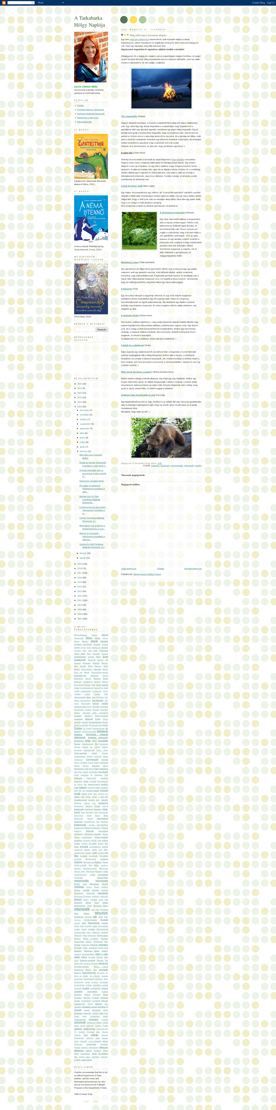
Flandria (85, 747)
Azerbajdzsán (80, 657)
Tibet (101, 1013)
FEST (94, 741)
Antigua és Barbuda (100, 648)
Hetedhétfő (103, 772)
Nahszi (86, 900)
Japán (77, 797)
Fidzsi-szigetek (88, 744)
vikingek (84, 1047)
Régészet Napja (92, 951)
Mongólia (95, 890)
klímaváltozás (89, 822)
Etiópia (105, 725)
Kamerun (88, 806)
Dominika (96, 707)
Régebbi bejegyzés (193, 568)
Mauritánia (90, 871)
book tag (78, 672)
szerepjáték (92, 991)
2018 (79, 568)
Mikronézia (94, 884)
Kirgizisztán (78, 819)
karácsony (79, 809)
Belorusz (98, 666)
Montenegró (78, 893)
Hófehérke (98, 775)
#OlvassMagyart (80, 635)
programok (93, 948)
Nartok (88, 903)
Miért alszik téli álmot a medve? (136, 372)
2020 (79, 407)
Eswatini (84, 722)
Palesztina (92, 935)
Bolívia (105, 669)
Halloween (103, 769)
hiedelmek (85, 775)
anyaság (77, 651)
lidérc (106, 850)
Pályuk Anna (102, 935)
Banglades (87, 663)
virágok (89, 1051)
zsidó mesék (86, 1060)
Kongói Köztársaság (92, 828)
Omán (76, 926)
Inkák (98, 788)
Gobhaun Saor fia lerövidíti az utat (138, 395)
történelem (93, 1019)
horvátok (93, 781)
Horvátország (102, 781)
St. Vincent (95, 976)
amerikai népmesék (83, 644)
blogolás (97, 669)
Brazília (88, 679)
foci (91, 747)
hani (75, 772)
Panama (77, 939)
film (96, 744)
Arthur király (79, 654)
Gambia (105, 753)
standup (105, 976)
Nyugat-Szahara (90, 920)
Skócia (88, 970)
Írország (104, 790)
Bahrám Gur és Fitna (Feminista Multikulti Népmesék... (89, 499)
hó (92, 775)
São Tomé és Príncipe (88, 963)
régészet (78, 951)
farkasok (77, 731)
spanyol (77, 973)
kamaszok (103, 803)
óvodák (77, 929)
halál (96, 769)
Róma (84, 957)
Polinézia (94, 945)
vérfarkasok (91, 1044)
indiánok (83, 787)
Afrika (89, 638)
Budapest (77, 682)
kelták (89, 816)
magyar (78, 862)
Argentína (103, 650)
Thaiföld (95, 1013)
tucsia (82, 1026)
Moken (96, 887)
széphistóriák (95, 988)
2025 (79, 384)
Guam (96, 763)
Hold (106, 775)
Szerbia (104, 988)
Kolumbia (104, 822)
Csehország (97, 691)
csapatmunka (86, 691)
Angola (83, 648)
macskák (77, 859)
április (83, 447)
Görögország (92, 759)
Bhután (77, 669)
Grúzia (90, 763)
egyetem (78, 716)
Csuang (97, 694)
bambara (77, 663)
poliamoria (85, 945)
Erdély (98, 719)
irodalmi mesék (92, 790)
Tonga (76, 1016)
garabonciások (79, 756)
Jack (95, 794)
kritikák (94, 840)
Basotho (105, 663)
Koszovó (104, 828)
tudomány (90, 1026)
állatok (94, 641)
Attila (89, 654)
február (83, 553)
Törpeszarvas (80, 1019)
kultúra (105, 840)
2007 (79, 619)
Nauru (96, 903)
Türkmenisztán (102, 1029)
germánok (98, 756)
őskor (89, 932)
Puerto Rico (103, 948)
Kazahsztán (103, 812)
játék (82, 797)
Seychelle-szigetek (81, 967)
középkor (78, 840)
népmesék (189, 465)
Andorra (105, 644)
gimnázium (78, 760)
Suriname (99, 979)
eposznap (78, 719)
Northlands (79, 917)
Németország (80, 906)
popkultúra (103, 945)
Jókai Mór (104, 797)
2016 (79, 577)
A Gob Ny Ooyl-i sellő (132, 186)
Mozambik (91, 893)
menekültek (103, 875)
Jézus (94, 797)
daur (94, 697)
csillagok (77, 694)
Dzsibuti (88, 710)
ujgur (98, 1032)
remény (198, 465)
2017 (79, 573)
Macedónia (104, 856)
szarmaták (104, 982)
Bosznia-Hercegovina (99, 672)
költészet (77, 831)
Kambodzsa (78, 806)
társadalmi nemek (89, 1007)
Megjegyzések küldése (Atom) (147, 574)
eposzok (89, 719)
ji (98, 797)
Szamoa (95, 982)
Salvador (100, 960)
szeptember (85, 424)
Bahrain (100, 660)
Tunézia (98, 1026)
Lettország (78, 850)
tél (107, 1007)
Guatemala (104, 763)
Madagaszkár (91, 859)
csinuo (87, 694)
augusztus (85, 428)
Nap (106, 900)
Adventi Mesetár (84, 122)
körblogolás (78, 834)
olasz (83, 923)
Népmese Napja (100, 906)
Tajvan (90, 1004)
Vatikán (105, 1041)
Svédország (78, 982)
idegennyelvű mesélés (98, 784)
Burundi (87, 685)
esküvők (77, 722)
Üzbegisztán (79, 1038)
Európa (78, 728)
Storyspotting (89, 979)
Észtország (93, 725)
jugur (98, 800)
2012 (79, 596)
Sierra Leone (101, 967)
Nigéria (86, 913)
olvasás (104, 923)
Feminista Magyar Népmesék (90, 109)
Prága (85, 948)
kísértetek (78, 822)
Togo (106, 1013)
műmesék (104, 896)
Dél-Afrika (100, 697)
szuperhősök (86, 1001)
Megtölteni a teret (129, 262)
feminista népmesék (98, 737)
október (83, 419)
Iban (85, 784)
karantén (155, 465)
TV (75, 1032)
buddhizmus (88, 682)
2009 (79, 609)
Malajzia (98, 862)
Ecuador (96, 710)
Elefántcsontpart (101, 716)
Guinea (77, 766)
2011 (79, 600)
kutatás (77, 843)
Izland (84, 794)
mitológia (79, 886)
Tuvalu (105, 1026)
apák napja (93, 651)
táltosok (98, 1004)
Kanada (97, 806)
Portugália (78, 948)
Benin (106, 666)
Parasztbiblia (79, 942)
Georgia (90, 756)
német (105, 903)
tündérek (78, 1029)
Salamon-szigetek (87, 960)
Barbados (96, 663)
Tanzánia (77, 1007)
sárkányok (103, 963)
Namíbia (93, 900)
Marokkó (77, 868)
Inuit (76, 791)
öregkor (91, 929)
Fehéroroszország (89, 731)
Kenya (97, 816)
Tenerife (77, 1010)
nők (95, 916)
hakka (91, 769)
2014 (79, 586)
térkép (105, 1010)
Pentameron (98, 942)
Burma (81, 685)
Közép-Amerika (101, 837)
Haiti (86, 769)
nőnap (100, 917)
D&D (106, 694)
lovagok (83, 856)
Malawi (105, 862)
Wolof (76, 1054)
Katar (83, 812)
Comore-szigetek (86, 688)
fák (106, 728)
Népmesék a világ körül (87, 118)
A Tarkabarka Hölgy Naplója (89, 21)
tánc (106, 1004)
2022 (79, 397)
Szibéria (105, 992)
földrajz (97, 747)
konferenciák (80, 825)
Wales (105, 1051)
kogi (98, 822)
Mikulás (105, 884)
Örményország (102, 929)
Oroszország (103, 926)
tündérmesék (89, 1029)
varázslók (83, 1041)
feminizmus (79, 741)
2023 (79, 393)
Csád (106, 688)
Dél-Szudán (85, 703)
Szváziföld (96, 1001)
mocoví (89, 887)
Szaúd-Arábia (79, 985)
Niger (76, 913)
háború (105, 766)
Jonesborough (80, 800)
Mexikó (77, 884)
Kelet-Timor (78, 816)
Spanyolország (89, 973)
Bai (107, 660)
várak (76, 1041)
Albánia (97, 638)
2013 (79, 591)
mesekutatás (102, 878)
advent (105, 635)
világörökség (93, 1047)
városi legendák (94, 1041)
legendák (84, 846)
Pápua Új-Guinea (90, 939)
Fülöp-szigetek (80, 753)
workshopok (85, 1054)
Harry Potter (83, 772)
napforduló (78, 903)
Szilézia (87, 995)
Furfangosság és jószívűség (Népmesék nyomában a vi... (92, 510)
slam (95, 970)
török (84, 1016)
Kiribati (90, 819)
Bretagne (97, 679)
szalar (87, 982)
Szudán (77, 1001)
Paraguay (104, 939)
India (76, 787)
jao (107, 794)
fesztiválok (103, 741)
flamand (77, 747)
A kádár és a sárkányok (132, 345)
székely (89, 985)
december (85, 410)
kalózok (87, 803)
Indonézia (91, 788)
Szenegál (77, 988)
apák (84, 651)
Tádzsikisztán (79, 1004)
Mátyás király (79, 871)
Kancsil (105, 806)
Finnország (103, 744)
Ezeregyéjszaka (98, 728)
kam (94, 803)
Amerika (104, 641)
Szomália (95, 998)
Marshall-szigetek (90, 868)
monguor (104, 890)
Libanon (87, 850)
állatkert (85, 641)
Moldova (104, 887)
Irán (83, 791)
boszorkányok (80, 675)
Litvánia (88, 853)
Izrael (90, 794)
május (83, 442)
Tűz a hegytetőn (129, 116)
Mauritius (98, 871)
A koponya (126, 289)
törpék (105, 1016)
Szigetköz (78, 995)
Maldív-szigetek (80, 865)
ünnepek (104, 1035)
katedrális (89, 812)
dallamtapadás (79, 697)
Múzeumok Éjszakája (82, 896)
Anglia (77, 647)
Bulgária (97, 682)
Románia (91, 957)
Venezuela (78, 1044)
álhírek (76, 641)
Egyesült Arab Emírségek (95, 713)
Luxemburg (93, 856)
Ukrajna (105, 1032)
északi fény (83, 725)
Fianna (77, 744)
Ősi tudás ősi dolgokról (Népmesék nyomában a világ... (92, 489)
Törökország (95, 1016)
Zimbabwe (95, 1057)
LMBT (94, 853)
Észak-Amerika (95, 722)
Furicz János (102, 750)
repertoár (77, 954)
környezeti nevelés (92, 834)
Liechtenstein (79, 853)
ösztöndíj (104, 932)
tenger (87, 1010)
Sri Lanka (101, 973)
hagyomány (79, 769)
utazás (94, 1034)
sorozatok (103, 970)
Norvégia (88, 917)
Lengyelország (95, 847)
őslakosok (96, 932)
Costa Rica (98, 688)
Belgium (83, 666)
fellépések (102, 731)
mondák (86, 890)
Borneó (87, 672)
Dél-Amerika (97, 700)
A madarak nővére (130, 315)
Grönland (83, 763)
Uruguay (77, 1035)
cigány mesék (102, 685)
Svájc (106, 979)
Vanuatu (105, 1038)
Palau (85, 935)
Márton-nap (103, 868)
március (84, 451)
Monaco (77, 890)
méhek (92, 875)
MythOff (77, 899)
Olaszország (94, 923)
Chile (93, 685)
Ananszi (97, 644)
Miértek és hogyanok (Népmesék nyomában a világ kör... (92, 536)
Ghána (105, 756)
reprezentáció (88, 954)
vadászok (90, 1038)
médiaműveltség (80, 875)
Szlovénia (86, 998)
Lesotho (105, 847)
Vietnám (77, 1047)
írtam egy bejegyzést (139, 39)
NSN (106, 917)
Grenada (104, 760)
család (76, 691)
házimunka (93, 772)
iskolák (77, 793)
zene (88, 1057)
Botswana (94, 676)
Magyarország (88, 862)
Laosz (76, 847)
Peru (106, 942)
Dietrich (96, 703)
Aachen (94, 635)
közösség (165, 465)
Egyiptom (88, 716)
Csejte (105, 691)
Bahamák (91, 660)
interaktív (104, 788)
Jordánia (91, 800)
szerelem (78, 991)
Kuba (99, 840)
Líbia (100, 850)
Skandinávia (79, 970)
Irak (79, 791)
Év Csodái (87, 728)
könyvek (90, 831)
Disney (89, 707)
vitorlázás (97, 1051)
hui (75, 784)
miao (85, 884)
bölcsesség (78, 679)
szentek (85, 988)
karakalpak (89, 809)
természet (78, 1013)
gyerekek (96, 766)
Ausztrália (96, 654)
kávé (96, 812)
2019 (79, 564)
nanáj (101, 900)
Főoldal (160, 568)
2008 (79, 614)
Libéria (94, 850)
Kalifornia (77, 803)
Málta (96, 865)
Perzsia (77, 945)
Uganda (82, 1032)
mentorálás (78, 878)
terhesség (96, 1010)
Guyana (86, 766)
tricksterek (80, 1022)
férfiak (88, 741)
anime (89, 648)
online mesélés (85, 926)
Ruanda (100, 957)
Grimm (76, 763)
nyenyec (77, 920)
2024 (79, 388)
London (101, 853)
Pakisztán (78, 935)
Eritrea (105, 719)
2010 (79, 605)
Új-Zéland (90, 1032)
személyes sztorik (100, 985)
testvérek (87, 1013)
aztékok (91, 657)
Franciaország (89, 750)
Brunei (105, 679)
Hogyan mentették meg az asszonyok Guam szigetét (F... (92, 473)
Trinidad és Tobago (94, 1022)
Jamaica (101, 794)
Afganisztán (78, 638)
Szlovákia (78, 998)
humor (80, 784)
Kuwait (100, 843)
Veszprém (104, 1044)
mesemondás (177, 465)
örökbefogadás (80, 932)
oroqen (94, 926)
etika (100, 725)
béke (76, 666)
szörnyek (104, 998)
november (85, 415)
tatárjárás (101, 1007)
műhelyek (96, 896)
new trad (95, 910)
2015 (79, 582)
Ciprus (76, 688)
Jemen (88, 797)
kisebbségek (102, 818)
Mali (90, 865)
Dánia (88, 697)
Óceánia (104, 920)
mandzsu (104, 865)
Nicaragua (104, 910)
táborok (104, 1001)
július (82, 433)
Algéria (105, 638)
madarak (104, 859)
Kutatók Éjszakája (89, 843)
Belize (90, 666)
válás (98, 1038)
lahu (106, 843)
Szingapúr (97, 995)
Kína (106, 815)
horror (85, 781)
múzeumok (103, 893)
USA (86, 1035)
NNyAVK (101, 913)
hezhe (76, 775)
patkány (89, 942)
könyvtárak (103, 831)
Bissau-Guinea (86, 669)
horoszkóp (78, 781)
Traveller (104, 1019)
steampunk (78, 979)
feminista (78, 734)
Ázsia (98, 657)
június (83, 437)
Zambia (82, 1057)
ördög (84, 929)
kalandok (104, 800)
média (105, 871)
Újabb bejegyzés (128, 568)
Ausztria (105, 654)
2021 (79, 402)
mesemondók (102, 881)
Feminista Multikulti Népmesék (91, 114)
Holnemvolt (91, 778)
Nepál (89, 906)
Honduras (104, 778)
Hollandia (78, 778)
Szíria (105, 994)
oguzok (77, 923)
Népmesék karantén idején (91, 481)
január (83, 558)
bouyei (105, 676)
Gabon (94, 753)
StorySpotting (178, 159)
